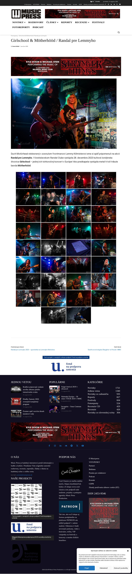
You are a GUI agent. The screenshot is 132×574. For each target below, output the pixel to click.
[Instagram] (108, 4)
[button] (128, 551)
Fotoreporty (14, 36)
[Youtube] (120, 4)
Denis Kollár (15, 46)
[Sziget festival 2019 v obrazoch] (54, 389)
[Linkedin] (111, 4)
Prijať (87, 568)
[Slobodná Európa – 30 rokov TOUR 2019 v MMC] (54, 399)
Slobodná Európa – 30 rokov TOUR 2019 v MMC (71, 398)
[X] (117, 4)
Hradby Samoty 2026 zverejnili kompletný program (31, 401)
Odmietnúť (104, 568)
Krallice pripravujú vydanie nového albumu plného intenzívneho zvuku (33, 389)
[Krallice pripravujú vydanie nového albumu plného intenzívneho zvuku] (16, 389)
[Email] (80, 52)
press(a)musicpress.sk (24, 475)
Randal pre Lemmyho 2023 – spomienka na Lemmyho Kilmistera (33, 350)
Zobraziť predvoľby (121, 568)
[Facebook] (105, 4)
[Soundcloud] (114, 4)
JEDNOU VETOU (21, 382)
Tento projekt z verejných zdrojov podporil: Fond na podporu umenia (66, 357)
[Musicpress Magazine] (26, 14)
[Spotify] (71, 446)
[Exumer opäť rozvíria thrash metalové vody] (16, 413)
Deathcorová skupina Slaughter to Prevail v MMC (104, 350)
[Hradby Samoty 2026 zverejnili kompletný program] (16, 401)
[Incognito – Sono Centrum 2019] (54, 409)
